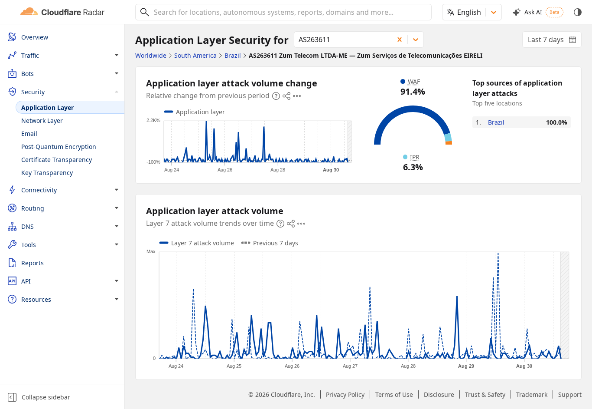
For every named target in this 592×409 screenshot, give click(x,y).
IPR (415, 157)
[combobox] (289, 12)
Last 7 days (555, 41)
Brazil (496, 122)
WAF (414, 81)
